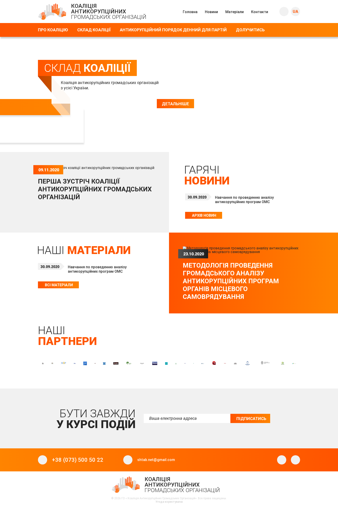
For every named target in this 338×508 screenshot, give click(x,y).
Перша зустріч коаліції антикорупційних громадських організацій (95, 189)
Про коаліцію (53, 29)
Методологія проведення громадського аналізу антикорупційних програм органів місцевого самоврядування (231, 281)
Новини (211, 12)
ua (295, 11)
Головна (190, 12)
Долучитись (250, 29)
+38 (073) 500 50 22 (77, 460)
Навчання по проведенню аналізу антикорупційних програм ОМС (244, 199)
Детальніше (175, 103)
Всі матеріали (59, 285)
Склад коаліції (94, 29)
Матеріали (234, 12)
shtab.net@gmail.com (156, 460)
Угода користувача (169, 501)
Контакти (259, 12)
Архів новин (204, 215)
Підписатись (251, 418)
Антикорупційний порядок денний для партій (173, 29)
